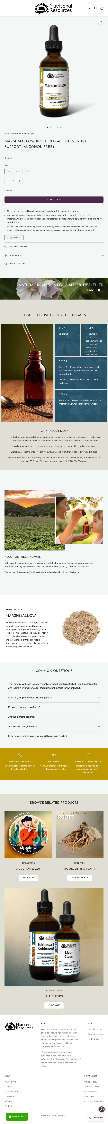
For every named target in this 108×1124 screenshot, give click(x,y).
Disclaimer (89, 1097)
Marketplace (93, 1039)
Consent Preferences (94, 1101)
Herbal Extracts (19, 134)
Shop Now (28, 878)
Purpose (8, 1087)
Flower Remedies (96, 1034)
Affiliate (8, 1101)
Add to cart (54, 200)
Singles (31, 134)
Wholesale (9, 1097)
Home (7, 134)
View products (79, 878)
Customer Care (11, 1092)
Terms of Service (91, 1087)
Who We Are (10, 1082)
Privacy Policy (90, 1082)
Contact (8, 1106)
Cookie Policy (90, 1092)
